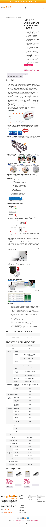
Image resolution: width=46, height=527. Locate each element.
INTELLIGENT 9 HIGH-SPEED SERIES (25, 16)
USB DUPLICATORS (13, 16)
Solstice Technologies (19, 520)
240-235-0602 (6, 510)
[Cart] (43, 9)
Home (7, 16)
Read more (9, 486)
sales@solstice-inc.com (7, 512)
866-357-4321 (7, 509)
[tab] (10, 74)
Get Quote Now (28, 65)
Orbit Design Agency (34, 520)
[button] (25, 8)
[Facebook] (22, 524)
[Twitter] (20, 524)
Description (10, 74)
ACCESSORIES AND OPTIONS (20, 74)
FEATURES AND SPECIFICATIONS (15, 76)
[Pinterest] (24, 524)
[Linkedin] (26, 524)
